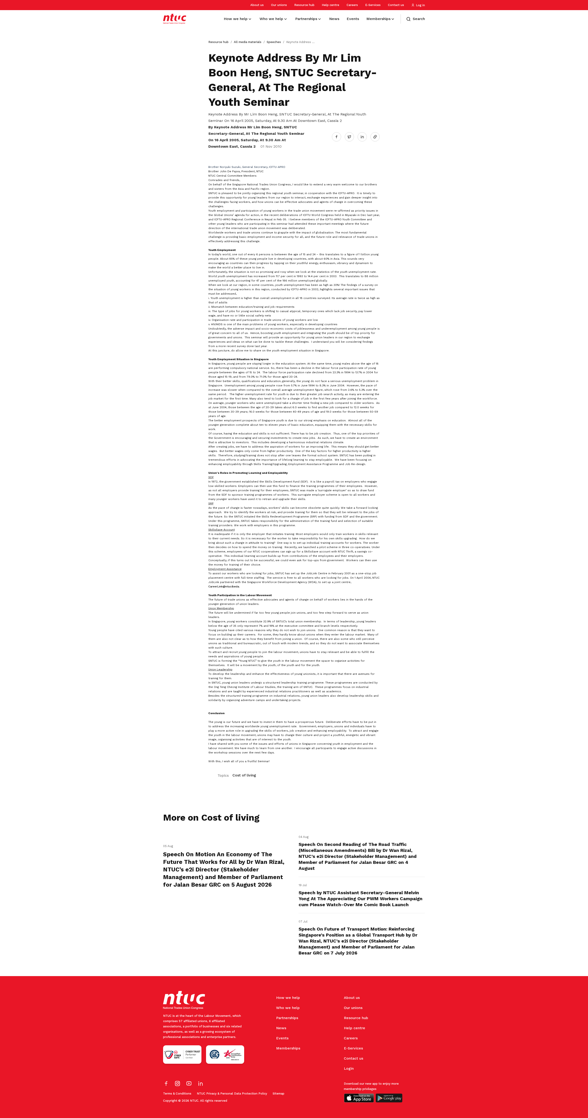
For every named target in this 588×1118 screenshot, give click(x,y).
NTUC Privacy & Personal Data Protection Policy (232, 1093)
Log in (420, 5)
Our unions (279, 5)
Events (282, 1038)
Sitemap (278, 1093)
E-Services (373, 5)
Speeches (274, 42)
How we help (288, 997)
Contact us (396, 5)
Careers (352, 5)
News (281, 1028)
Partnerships (287, 1018)
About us (257, 5)
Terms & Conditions (177, 1093)
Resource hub (304, 5)
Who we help (288, 1008)
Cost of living (244, 775)
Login (349, 1068)
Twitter (351, 136)
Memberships (288, 1048)
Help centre (330, 5)
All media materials (247, 42)
